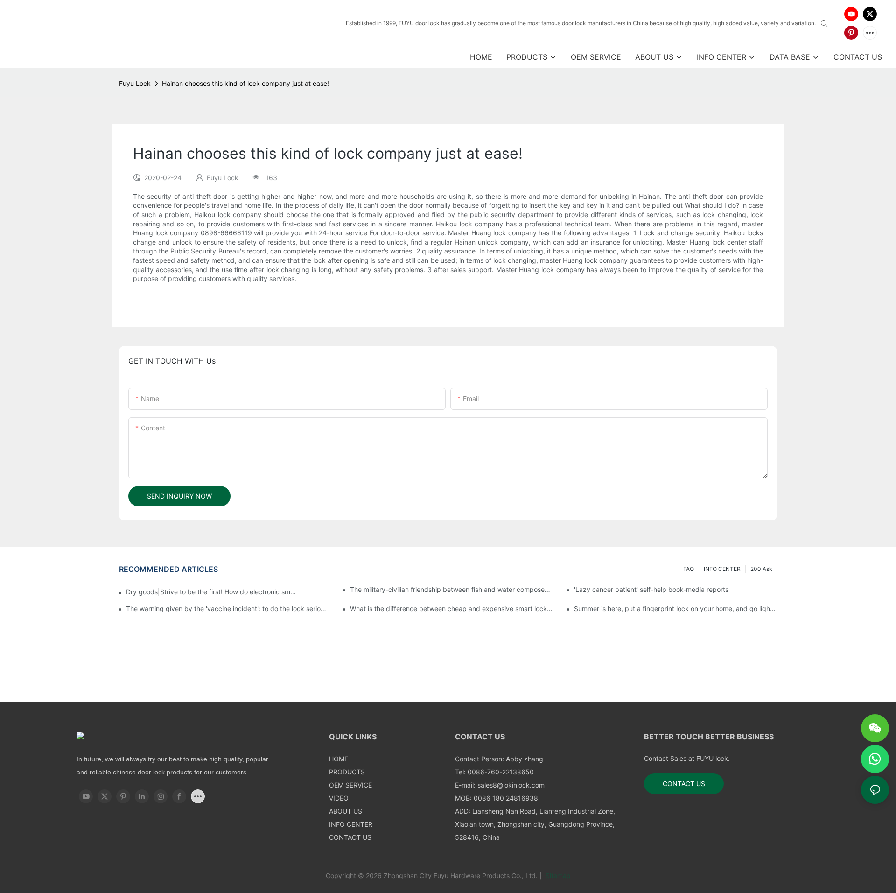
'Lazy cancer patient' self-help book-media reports (651, 589)
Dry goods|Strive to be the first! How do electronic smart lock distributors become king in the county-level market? (212, 592)
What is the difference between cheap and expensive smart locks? (451, 608)
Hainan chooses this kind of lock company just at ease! (245, 83)
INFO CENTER (722, 568)
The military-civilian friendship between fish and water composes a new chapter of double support (451, 589)
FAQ (688, 568)
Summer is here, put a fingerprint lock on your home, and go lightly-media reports (675, 608)
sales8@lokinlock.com (511, 785)
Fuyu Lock (135, 83)
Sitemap (557, 875)
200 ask (761, 568)
